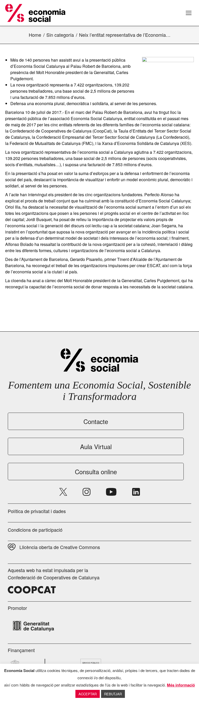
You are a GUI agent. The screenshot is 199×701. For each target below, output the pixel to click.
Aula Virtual (96, 446)
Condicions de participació (35, 529)
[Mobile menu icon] (188, 13)
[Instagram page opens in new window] (86, 492)
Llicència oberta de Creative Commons (59, 547)
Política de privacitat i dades (37, 511)
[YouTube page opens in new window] (111, 492)
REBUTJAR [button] (113, 693)
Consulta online (96, 471)
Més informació (181, 685)
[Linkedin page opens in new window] (136, 492)
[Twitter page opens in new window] (63, 492)
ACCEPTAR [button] (88, 693)
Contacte (95, 421)
